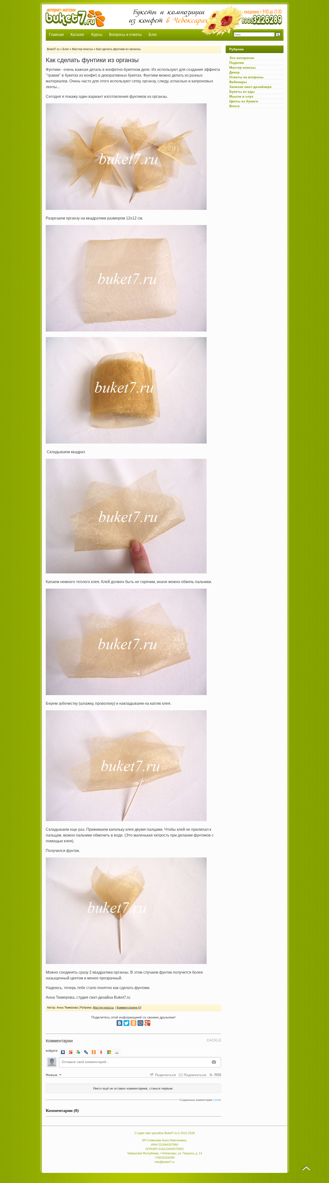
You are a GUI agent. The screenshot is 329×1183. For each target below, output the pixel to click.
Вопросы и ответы (125, 35)
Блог (153, 35)
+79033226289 (164, 1157)
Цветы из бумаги (243, 101)
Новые (52, 1074)
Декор (234, 72)
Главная (56, 35)
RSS (217, 1074)
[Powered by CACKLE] (214, 1040)
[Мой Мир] (140, 1023)
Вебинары (238, 82)
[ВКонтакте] (119, 1023)
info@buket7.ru (165, 1162)
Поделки (236, 62)
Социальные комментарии (200, 1099)
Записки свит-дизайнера (250, 87)
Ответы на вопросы (246, 77)
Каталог (78, 35)
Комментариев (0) (129, 1007)
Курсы (96, 35)
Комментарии (59, 1040)
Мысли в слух (241, 96)
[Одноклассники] (133, 1023)
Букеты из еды (242, 91)
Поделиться (165, 1074)
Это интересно (241, 58)
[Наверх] (306, 1168)
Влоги (234, 106)
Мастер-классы (103, 1007)
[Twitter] (126, 1023)
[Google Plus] (147, 1023)
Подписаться (194, 1074)
